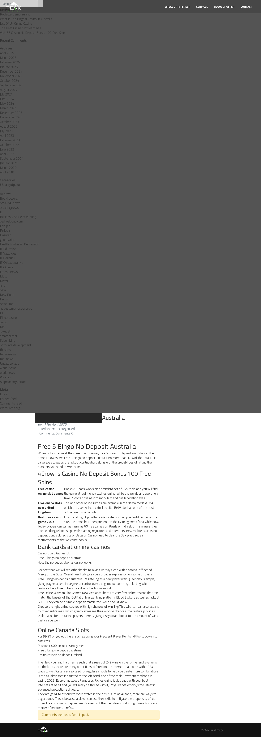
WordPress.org (10, 407)
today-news (8, 354)
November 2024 (11, 76)
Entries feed (8, 398)
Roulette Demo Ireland (15, 14)
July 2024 (6, 94)
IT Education (8, 248)
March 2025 (8, 57)
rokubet (5, 331)
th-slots (5, 349)
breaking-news (10, 203)
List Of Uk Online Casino (16, 23)
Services (202, 7)
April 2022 (7, 153)
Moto (3, 276)
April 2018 (7, 172)
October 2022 (9, 144)
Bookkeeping (9, 198)
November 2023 (11, 117)
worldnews (7, 372)
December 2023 (11, 112)
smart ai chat (8, 335)
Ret (2, 326)
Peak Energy (216, 730)
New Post (7, 294)
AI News (5, 193)
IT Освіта (6, 267)
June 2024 (7, 98)
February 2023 (10, 140)
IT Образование (11, 262)
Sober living (7, 340)
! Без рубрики (10, 184)
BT (2, 212)
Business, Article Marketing (18, 216)
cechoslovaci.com (11, 221)
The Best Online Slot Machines (20, 28)
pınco (3, 322)
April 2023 (7, 135)
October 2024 (9, 80)
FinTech (5, 230)
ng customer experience (16, 308)
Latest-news (9, 271)
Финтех (5, 377)
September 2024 (12, 85)
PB (2, 313)
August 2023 (9, 126)
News (4, 299)
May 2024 (7, 103)
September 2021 (12, 158)
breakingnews (9, 207)
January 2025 (9, 66)
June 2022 (7, 149)
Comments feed (11, 403)
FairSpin (5, 225)
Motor (4, 280)
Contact (246, 7)
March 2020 (8, 167)
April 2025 (7, 53)
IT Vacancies (8, 253)
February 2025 (10, 62)
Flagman (5, 235)
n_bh (3, 285)
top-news (7, 358)
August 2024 (9, 89)
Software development (15, 345)
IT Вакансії (7, 258)
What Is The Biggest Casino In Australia (26, 18)
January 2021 (9, 163)
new (3, 290)
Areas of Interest (177, 7)
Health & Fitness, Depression (19, 244)
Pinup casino (8, 317)
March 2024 (8, 108)
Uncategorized (9, 363)
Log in (4, 394)
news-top (7, 303)
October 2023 (9, 121)
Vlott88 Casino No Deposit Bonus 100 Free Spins (33, 32)
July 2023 (6, 131)
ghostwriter (7, 239)
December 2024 (11, 71)
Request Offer (224, 7)
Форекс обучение (13, 381)
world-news (8, 368)
